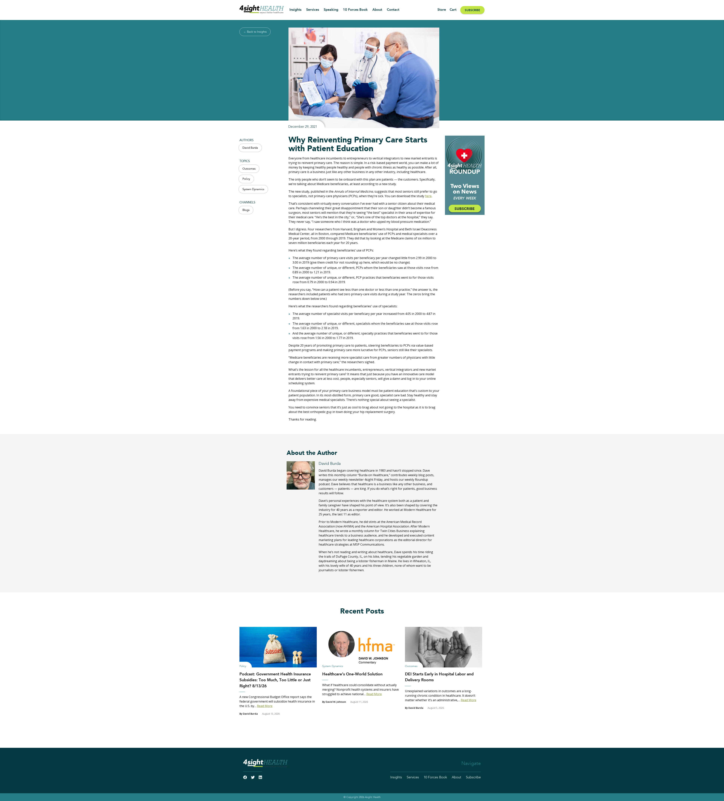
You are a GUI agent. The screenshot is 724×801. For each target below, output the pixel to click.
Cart (453, 10)
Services (312, 10)
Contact (393, 10)
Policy (246, 179)
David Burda (250, 147)
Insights (295, 10)
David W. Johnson (336, 701)
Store (441, 10)
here (428, 196)
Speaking (331, 10)
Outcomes (248, 168)
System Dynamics (253, 189)
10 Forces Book (355, 10)
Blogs (245, 210)
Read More (264, 706)
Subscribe (472, 10)
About (377, 10)
